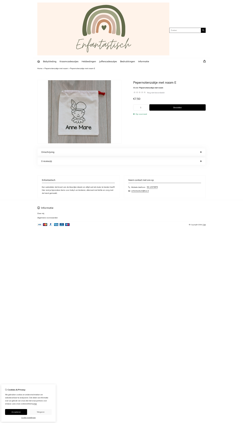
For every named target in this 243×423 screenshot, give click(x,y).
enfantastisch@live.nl (140, 191)
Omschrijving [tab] (47, 152)
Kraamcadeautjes (69, 61)
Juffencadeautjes (108, 61)
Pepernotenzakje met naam (56, 68)
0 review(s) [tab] (46, 161)
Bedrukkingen (127, 61)
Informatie (143, 61)
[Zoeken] (203, 30)
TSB (204, 225)
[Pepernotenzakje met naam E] (79, 143)
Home (39, 68)
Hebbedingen (89, 61)
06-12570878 (152, 187)
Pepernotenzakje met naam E (82, 68)
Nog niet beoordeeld (155, 92)
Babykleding (49, 61)
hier (35, 404)
